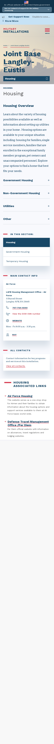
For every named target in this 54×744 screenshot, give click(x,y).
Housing (10, 242)
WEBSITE (17, 320)
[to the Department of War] (26, 2)
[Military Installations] (16, 32)
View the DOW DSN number (26, 314)
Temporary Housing (17, 261)
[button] (27, 9)
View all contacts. (15, 366)
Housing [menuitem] (10, 78)
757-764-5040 (20, 308)
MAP (14, 335)
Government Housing (18, 251)
